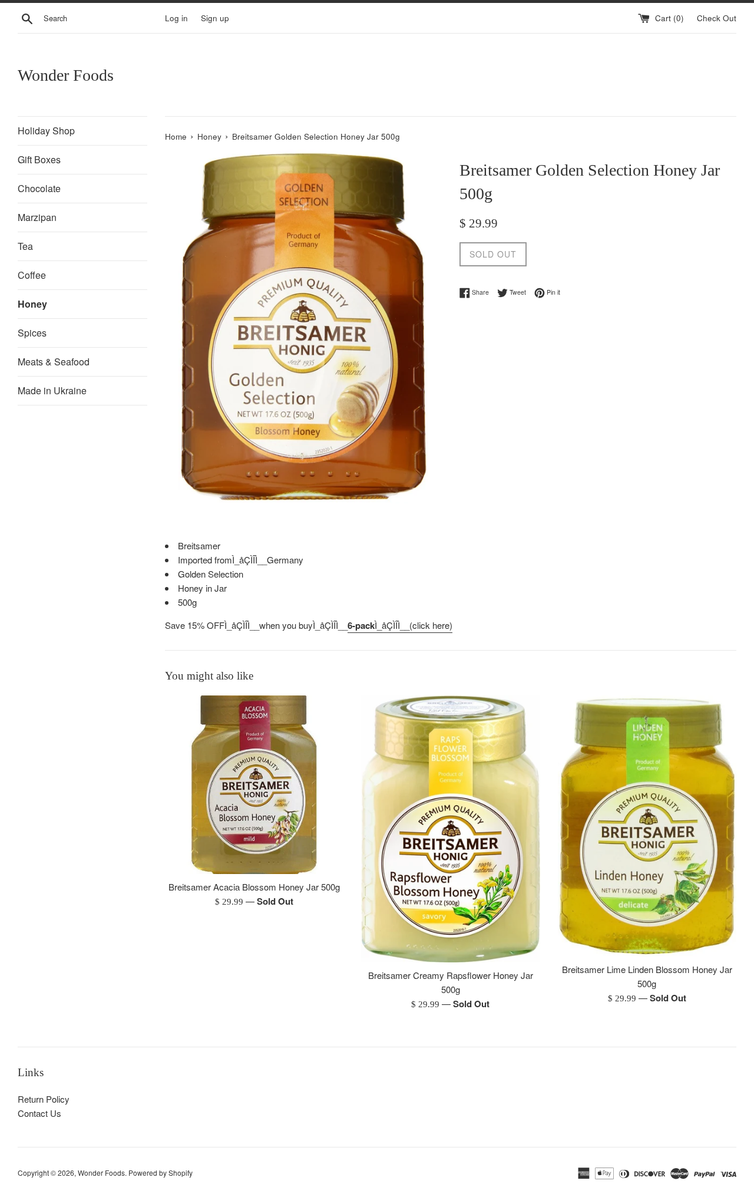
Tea (25, 246)
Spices (32, 332)
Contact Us (39, 1113)
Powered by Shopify (160, 1173)
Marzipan (37, 217)
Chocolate (39, 188)
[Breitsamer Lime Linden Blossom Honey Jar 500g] (647, 826)
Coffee (32, 275)
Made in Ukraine (52, 390)
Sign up (215, 18)
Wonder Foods (66, 75)
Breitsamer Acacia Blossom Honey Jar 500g (254, 887)
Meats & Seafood (54, 361)
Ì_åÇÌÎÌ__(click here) (400, 625)
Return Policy (44, 1099)
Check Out (716, 18)
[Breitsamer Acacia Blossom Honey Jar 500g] (254, 784)
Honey (32, 304)
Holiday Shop (46, 130)
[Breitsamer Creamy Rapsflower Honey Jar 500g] (450, 828)
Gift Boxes (39, 159)
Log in (176, 18)
